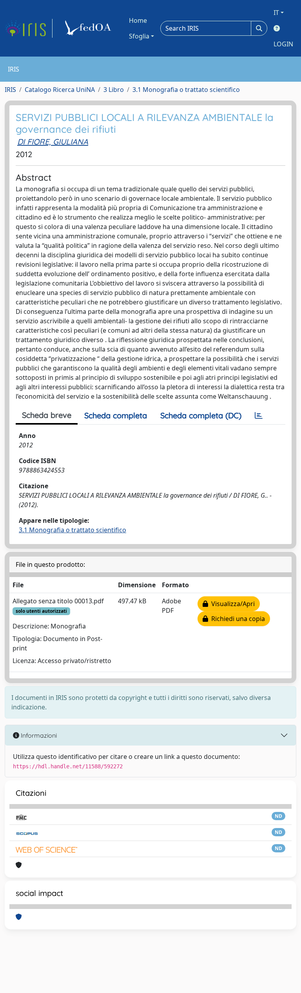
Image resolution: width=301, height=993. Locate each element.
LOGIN (283, 44)
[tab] (258, 415)
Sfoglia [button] (139, 36)
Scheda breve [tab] (46, 415)
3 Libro (113, 89)
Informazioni (38, 735)
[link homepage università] (89, 28)
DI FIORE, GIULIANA (52, 142)
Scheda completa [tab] (115, 415)
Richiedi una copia (236, 618)
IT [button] (276, 12)
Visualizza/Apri (231, 603)
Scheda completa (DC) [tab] (200, 415)
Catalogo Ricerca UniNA (60, 89)
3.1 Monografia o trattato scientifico (186, 89)
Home (138, 20)
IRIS (10, 89)
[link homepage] (29, 28)
